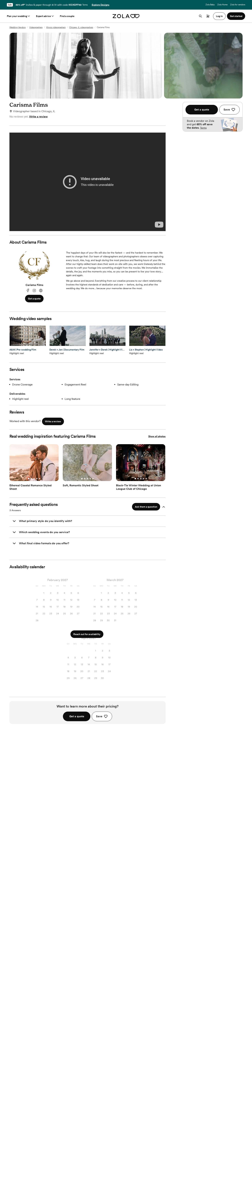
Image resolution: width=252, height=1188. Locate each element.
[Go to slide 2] (31, 479)
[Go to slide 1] (28, 479)
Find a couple (67, 16)
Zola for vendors (237, 4)
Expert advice (43, 16)
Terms (85, 5)
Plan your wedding (17, 16)
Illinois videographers (55, 27)
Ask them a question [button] (146, 506)
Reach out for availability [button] (86, 634)
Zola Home (222, 4)
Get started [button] (236, 16)
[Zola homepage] (126, 16)
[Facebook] (28, 290)
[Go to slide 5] (39, 479)
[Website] (41, 290)
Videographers (36, 27)
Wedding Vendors (17, 27)
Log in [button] (219, 16)
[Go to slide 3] (34, 479)
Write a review (38, 116)
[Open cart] (208, 16)
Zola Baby (210, 4)
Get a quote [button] (34, 298)
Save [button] (99, 716)
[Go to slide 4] (36, 479)
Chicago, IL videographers (81, 27)
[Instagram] (34, 290)
